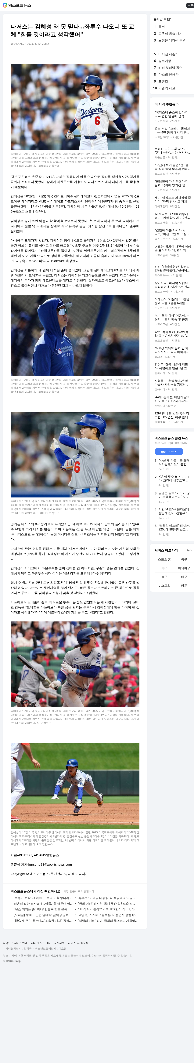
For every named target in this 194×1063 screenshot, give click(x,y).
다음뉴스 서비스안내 (15, 943)
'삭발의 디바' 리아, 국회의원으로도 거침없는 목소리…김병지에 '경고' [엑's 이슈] (108, 921)
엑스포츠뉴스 (19, 5)
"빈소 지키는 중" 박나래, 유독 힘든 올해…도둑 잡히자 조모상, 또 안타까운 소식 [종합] (43, 909)
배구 (184, 577)
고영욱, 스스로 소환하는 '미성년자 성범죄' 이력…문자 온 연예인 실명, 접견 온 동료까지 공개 (108, 915)
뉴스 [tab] (189, 550)
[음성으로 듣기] (113, 54)
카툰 (184, 585)
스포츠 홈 (164, 559)
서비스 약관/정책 (78, 943)
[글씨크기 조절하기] (128, 54)
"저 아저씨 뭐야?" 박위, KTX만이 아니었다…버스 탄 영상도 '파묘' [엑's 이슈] (108, 909)
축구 (184, 559)
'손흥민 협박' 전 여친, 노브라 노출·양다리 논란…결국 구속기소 (43, 898)
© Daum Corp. (12, 961)
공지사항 (59, 943)
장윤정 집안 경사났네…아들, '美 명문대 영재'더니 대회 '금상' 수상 (43, 903)
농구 (164, 577)
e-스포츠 (164, 585)
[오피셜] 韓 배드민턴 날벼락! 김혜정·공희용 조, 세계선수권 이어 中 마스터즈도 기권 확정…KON (43, 915)
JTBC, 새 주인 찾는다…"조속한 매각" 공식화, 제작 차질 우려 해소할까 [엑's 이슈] (43, 921)
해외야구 (184, 568)
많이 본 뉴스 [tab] (169, 452)
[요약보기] (105, 54)
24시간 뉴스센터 (41, 943)
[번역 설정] (120, 54)
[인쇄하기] (135, 54)
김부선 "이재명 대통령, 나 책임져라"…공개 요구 (108, 898)
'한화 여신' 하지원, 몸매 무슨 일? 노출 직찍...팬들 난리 (108, 903)
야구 (164, 568)
